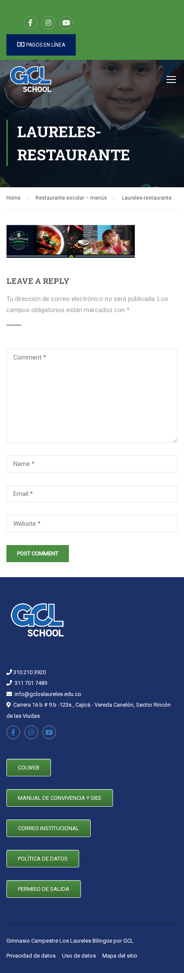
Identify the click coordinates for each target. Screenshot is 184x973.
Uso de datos (79, 955)
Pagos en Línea (45, 45)
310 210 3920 (29, 672)
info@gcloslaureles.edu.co (48, 694)
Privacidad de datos (31, 955)
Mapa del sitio (119, 955)
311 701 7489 (31, 683)
